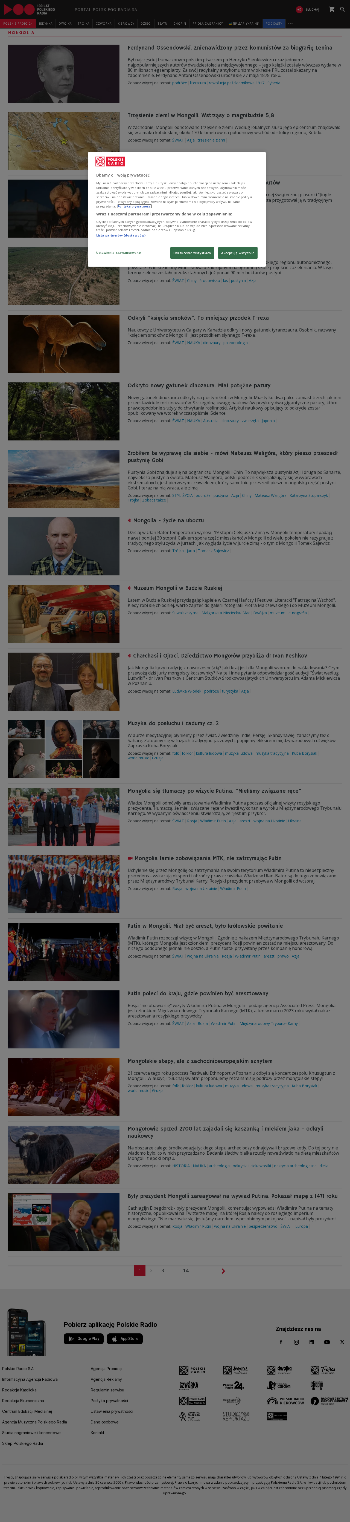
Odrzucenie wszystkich (192, 253)
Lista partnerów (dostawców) (120, 235)
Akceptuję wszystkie (238, 253)
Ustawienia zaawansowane (118, 252)
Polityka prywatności (134, 206)
